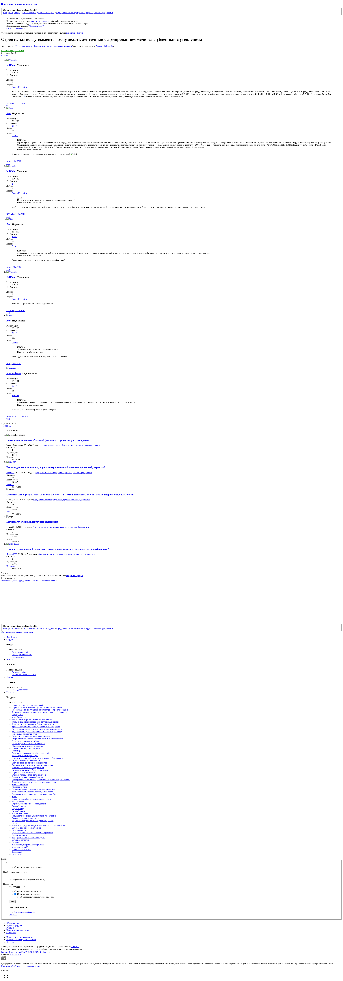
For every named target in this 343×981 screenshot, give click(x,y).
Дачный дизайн (19, 811)
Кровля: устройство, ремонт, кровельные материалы (36, 727)
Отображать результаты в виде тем (38, 897)
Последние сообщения (22, 654)
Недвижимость (19, 830)
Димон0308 (11, 554)
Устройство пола (19, 717)
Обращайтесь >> (36, 26)
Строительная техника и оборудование (29, 804)
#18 (8, 216)
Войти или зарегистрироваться (19, 4)
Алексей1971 (13, 373)
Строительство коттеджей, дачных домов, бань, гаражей (37, 707)
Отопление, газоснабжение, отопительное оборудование (38, 758)
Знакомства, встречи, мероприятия (28, 845)
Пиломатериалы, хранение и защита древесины (33, 789)
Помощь (10, 942)
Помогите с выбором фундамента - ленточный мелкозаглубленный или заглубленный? (57, 549)
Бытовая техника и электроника (26, 828)
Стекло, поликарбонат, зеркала (26, 748)
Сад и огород (18, 808)
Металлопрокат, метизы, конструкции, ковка (32, 792)
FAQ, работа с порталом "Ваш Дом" (28, 837)
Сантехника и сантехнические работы (29, 763)
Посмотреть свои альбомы (24, 674)
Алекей (99, 46)
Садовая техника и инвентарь (25, 818)
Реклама (10, 928)
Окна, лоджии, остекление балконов (28, 743)
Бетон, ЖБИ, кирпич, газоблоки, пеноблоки (32, 719)
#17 (8, 163)
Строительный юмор (21, 849)
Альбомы (10, 659)
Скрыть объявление (15, 28)
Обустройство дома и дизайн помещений (31, 753)
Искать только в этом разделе (30, 894)
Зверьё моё (17, 852)
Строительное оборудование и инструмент (31, 799)
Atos (8, 113)
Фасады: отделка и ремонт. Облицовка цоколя (33, 724)
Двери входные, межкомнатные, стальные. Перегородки (37, 739)
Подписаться (18, 657)
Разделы (10, 692)
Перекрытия (17, 714)
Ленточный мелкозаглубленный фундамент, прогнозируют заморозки (47, 440)
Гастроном (17, 854)
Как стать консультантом (12, 50)
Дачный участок (19, 806)
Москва (15, 395)
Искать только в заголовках (29, 867)
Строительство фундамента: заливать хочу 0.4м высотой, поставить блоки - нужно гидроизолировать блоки (70, 494)
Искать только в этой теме (29, 891)
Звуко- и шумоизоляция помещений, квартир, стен (35, 782)
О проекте (11, 932)
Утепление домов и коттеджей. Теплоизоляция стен (35, 722)
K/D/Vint (11, 65)
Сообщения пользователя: (15, 872)
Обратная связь (13, 923)
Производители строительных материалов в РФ (34, 794)
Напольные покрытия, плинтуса (26, 734)
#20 (8, 313)
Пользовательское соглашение (20, 937)
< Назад (4, 55)
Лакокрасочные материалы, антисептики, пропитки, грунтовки (41, 780)
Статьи (9, 677)
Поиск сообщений (20, 652)
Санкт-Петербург (20, 87)
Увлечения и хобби (20, 847)
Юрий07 (10, 472)
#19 (8, 269)
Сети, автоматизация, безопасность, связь (31, 770)
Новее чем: (8, 884)
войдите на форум (74, 33)
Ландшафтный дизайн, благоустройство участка (34, 816)
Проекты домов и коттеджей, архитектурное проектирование (40, 710)
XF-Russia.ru (15, 954)
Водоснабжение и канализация (26, 760)
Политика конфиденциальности (21, 939)
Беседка (15, 842)
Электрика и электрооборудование (28, 767)
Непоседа (10, 566)
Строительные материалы (24, 772)
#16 (8, 106)
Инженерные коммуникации (25, 755)
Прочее (15, 823)
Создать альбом (19, 672)
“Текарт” (75, 946)
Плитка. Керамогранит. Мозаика (27, 741)
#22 (8, 419)
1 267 (14, 386)
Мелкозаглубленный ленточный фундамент (32, 521)
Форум (9, 639)
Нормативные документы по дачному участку (33, 820)
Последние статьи (20, 690)
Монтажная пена (19, 787)
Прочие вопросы (19, 835)
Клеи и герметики (20, 784)
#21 (8, 366)
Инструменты (18, 801)
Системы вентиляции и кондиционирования (32, 765)
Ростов (15, 135)
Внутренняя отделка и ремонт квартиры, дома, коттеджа (38, 729)
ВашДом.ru (11, 637)
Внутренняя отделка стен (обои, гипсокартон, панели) (37, 731)
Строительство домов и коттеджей (27, 705)
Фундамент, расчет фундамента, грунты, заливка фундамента (44, 46)
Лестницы (16, 751)
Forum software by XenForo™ (26, 952)
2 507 (14, 126)
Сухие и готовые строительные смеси (29, 775)
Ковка (14, 796)
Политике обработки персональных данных (21, 966)
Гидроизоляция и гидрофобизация (27, 777)
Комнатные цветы (20, 813)
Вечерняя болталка (20, 840)
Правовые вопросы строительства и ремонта (32, 833)
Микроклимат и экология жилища (27, 746)
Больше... (13, 915)
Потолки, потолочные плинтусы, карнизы (31, 736)
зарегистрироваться (40, 21)
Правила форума (14, 925)
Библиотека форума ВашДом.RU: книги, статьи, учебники (39, 825)
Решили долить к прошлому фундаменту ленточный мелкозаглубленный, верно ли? (55, 467)
